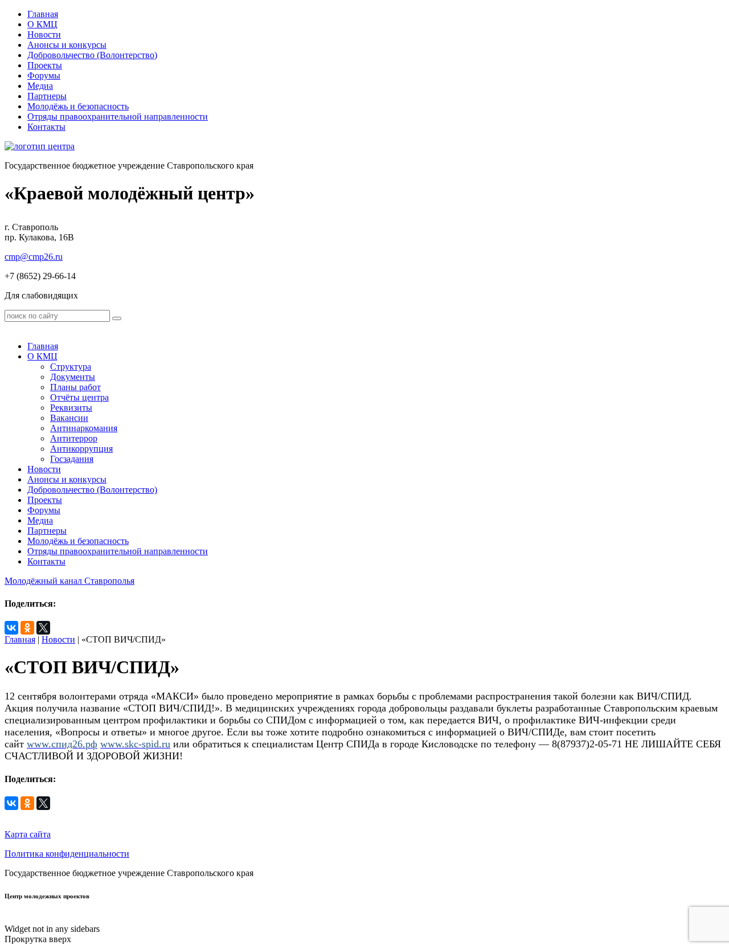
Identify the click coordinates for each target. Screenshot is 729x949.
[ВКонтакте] (11, 628)
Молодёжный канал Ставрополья (69, 581)
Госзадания (71, 459)
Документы (72, 377)
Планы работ (75, 387)
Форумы (43, 75)
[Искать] (116, 318)
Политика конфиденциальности (67, 853)
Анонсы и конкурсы (67, 45)
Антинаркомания (83, 428)
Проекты (44, 65)
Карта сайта (28, 834)
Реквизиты (71, 407)
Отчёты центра (79, 397)
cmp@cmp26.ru (34, 256)
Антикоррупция (81, 448)
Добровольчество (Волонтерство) (92, 55)
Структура (70, 366)
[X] (43, 628)
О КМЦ (42, 24)
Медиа (40, 86)
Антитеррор (73, 438)
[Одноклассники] (27, 628)
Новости (44, 34)
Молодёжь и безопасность (78, 106)
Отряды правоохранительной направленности (117, 116)
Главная (42, 14)
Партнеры (47, 96)
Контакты (46, 127)
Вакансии (69, 418)
